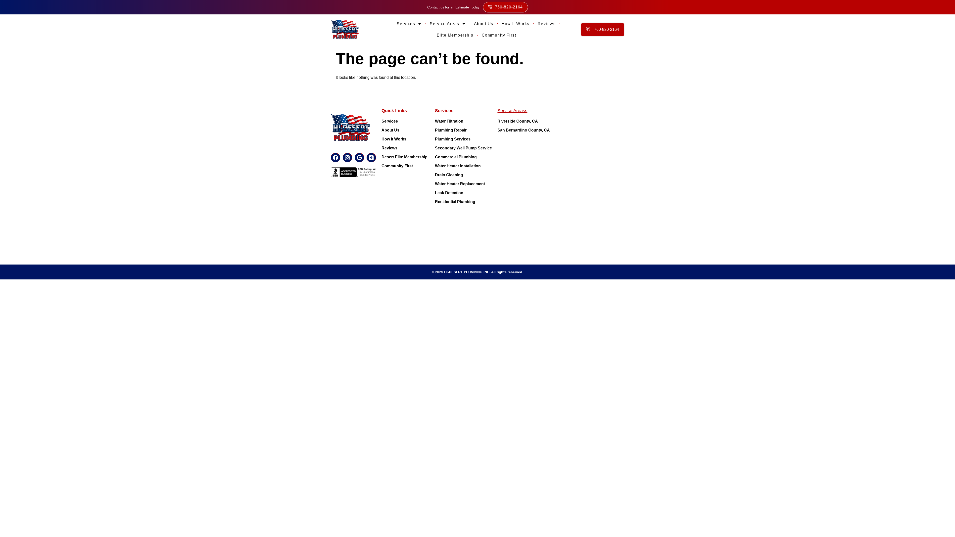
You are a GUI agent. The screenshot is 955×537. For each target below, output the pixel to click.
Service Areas (444, 24)
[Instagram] (347, 157)
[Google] (359, 157)
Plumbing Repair (451, 130)
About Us (483, 24)
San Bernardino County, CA (523, 130)
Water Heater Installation (458, 166)
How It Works (394, 139)
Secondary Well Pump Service (463, 148)
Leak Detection (449, 193)
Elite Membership (455, 35)
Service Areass (512, 110)
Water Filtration (449, 121)
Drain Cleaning (449, 175)
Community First (499, 35)
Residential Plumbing (455, 202)
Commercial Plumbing (456, 157)
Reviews (547, 24)
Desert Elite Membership (405, 157)
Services (406, 24)
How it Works (515, 24)
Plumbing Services (453, 139)
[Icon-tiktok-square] (371, 157)
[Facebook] (335, 157)
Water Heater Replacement (460, 184)
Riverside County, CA (517, 121)
